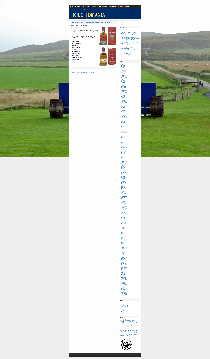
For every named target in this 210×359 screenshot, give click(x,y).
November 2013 (124, 226)
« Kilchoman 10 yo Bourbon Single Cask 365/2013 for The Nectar (82, 72)
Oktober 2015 (123, 207)
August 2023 (123, 106)
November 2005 (124, 285)
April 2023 (123, 111)
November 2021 (124, 132)
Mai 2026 (123, 67)
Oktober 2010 (123, 248)
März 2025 (123, 85)
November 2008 (124, 265)
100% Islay (123, 320)
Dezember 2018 (124, 171)
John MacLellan (122, 326)
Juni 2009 (123, 259)
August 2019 (123, 165)
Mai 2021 (123, 140)
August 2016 (123, 198)
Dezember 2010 (124, 246)
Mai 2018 (123, 178)
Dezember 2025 (124, 73)
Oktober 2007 (123, 272)
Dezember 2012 (124, 234)
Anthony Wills (124, 321)
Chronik (88, 6)
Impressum (72, 354)
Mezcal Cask (132, 329)
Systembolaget (84, 33)
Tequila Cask (131, 334)
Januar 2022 (123, 130)
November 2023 (124, 102)
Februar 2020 (123, 158)
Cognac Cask (132, 322)
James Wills (135, 325)
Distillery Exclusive (125, 324)
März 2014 (123, 221)
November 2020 (124, 147)
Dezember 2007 (124, 269)
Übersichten (123, 312)
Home (71, 6)
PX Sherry (125, 331)
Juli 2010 (123, 251)
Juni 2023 (123, 108)
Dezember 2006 (124, 277)
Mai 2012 (123, 238)
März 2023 (123, 112)
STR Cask (125, 334)
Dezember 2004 (124, 292)
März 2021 (123, 142)
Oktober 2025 (123, 76)
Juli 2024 (123, 95)
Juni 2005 (123, 288)
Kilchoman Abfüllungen (102, 6)
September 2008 (124, 267)
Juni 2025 (123, 81)
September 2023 (124, 105)
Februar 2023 (123, 113)
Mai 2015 (123, 209)
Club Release (127, 322)
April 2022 (123, 126)
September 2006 (124, 279)
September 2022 (124, 120)
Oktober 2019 (123, 162)
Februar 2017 (123, 193)
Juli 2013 (123, 229)
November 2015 (124, 206)
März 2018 (123, 181)
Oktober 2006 (123, 278)
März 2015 (123, 211)
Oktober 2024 (123, 91)
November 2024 (124, 90)
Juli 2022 (123, 122)
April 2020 (123, 156)
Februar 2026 (123, 71)
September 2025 (124, 77)
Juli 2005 (123, 287)
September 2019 (124, 163)
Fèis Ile (135, 323)
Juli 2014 (123, 217)
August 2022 (123, 121)
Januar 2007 (123, 275)
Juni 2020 (123, 153)
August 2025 (123, 79)
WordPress (133, 354)
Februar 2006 (123, 283)
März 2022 (123, 127)
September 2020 (124, 150)
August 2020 (123, 151)
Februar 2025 (123, 86)
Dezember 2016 (124, 194)
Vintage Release (125, 335)
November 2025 (124, 75)
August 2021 (123, 136)
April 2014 (123, 219)
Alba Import (129, 320)
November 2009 (124, 257)
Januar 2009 (123, 263)
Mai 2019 (123, 167)
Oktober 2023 (123, 103)
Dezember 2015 (124, 204)
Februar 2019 (123, 170)
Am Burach (133, 320)
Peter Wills (132, 330)
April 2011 (123, 244)
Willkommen (77, 6)
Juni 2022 (123, 123)
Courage (138, 354)
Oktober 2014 (123, 214)
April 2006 (123, 280)
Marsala (128, 329)
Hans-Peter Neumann (84, 25)
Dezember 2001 (124, 295)
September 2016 (124, 197)
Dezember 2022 (124, 116)
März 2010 (123, 254)
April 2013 (123, 232)
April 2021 (123, 141)
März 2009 (123, 262)
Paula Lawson (128, 330)
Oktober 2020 (123, 148)
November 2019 (124, 161)
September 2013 (124, 228)
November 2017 (124, 184)
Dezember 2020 (124, 146)
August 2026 (123, 64)
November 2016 (124, 196)
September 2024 (124, 92)
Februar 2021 (123, 143)
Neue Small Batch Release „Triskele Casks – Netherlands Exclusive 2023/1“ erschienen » (101, 73)
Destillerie (94, 6)
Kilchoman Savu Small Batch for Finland (128, 57)
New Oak (135, 329)
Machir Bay (134, 327)
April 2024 (123, 98)
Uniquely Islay (135, 334)
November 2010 (124, 247)
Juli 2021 (123, 137)
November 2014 (124, 213)
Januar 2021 (123, 145)
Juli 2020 (123, 152)
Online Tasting (123, 330)
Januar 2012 (123, 239)
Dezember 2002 (124, 294)
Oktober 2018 (123, 173)
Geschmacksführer (112, 6)
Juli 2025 (123, 80)
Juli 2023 (123, 107)
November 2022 (124, 117)
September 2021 (124, 135)
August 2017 (123, 188)
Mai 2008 (123, 268)
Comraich (135, 322)
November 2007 (124, 270)
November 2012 (124, 236)
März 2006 (123, 282)
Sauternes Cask (127, 333)
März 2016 (123, 202)
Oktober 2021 (123, 133)
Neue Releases (75, 67)
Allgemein (123, 302)
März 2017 (123, 192)
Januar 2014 (123, 223)
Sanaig (121, 333)
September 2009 (124, 258)
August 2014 (123, 216)
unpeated (121, 335)
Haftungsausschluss (88, 354)
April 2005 (123, 289)
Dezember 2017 (124, 183)
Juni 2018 (123, 177)
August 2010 (123, 249)
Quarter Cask (131, 331)
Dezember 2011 (124, 241)
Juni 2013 (123, 231)
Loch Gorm (128, 327)
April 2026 (123, 69)
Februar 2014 (123, 222)
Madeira (132, 328)
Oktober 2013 (123, 227)
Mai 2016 (123, 199)
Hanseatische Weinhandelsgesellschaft (125, 325)
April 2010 (123, 253)
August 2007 (123, 273)
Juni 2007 (123, 274)
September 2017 (124, 187)
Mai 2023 (123, 110)
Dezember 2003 (124, 293)
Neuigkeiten (123, 310)
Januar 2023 (123, 115)
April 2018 (123, 179)
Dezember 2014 (124, 212)
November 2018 (124, 172)
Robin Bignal (136, 331)
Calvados (122, 322)
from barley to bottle (125, 305)
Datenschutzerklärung (79, 354)
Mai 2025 (123, 82)
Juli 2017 (123, 189)
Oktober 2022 (123, 118)
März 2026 (123, 70)
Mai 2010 (123, 252)
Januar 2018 (123, 182)
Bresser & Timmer (136, 321)
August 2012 (123, 237)
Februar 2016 (123, 203)
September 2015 (124, 208)
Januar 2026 (123, 72)
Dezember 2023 (124, 101)
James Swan (131, 325)
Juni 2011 (123, 242)
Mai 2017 (123, 191)
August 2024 (123, 93)
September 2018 (124, 174)
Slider (132, 333)
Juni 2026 (123, 66)
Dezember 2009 (124, 256)
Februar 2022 (123, 128)
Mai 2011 (123, 243)
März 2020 (123, 157)
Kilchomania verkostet (125, 307)
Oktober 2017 (123, 186)
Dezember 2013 (124, 224)
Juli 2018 (123, 176)
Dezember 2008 (124, 264)
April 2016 (123, 201)
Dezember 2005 (124, 284)
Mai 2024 (123, 97)
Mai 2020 (123, 155)
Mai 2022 (123, 125)
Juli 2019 (123, 166)
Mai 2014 (123, 218)
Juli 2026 (123, 65)
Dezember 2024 (124, 88)
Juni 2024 (123, 96)
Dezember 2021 (124, 131)
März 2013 (123, 233)
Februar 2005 (123, 290)
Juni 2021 (123, 138)
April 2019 (123, 168)
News (83, 6)
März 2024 (123, 100)
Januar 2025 (123, 87)
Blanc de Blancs (131, 321)
